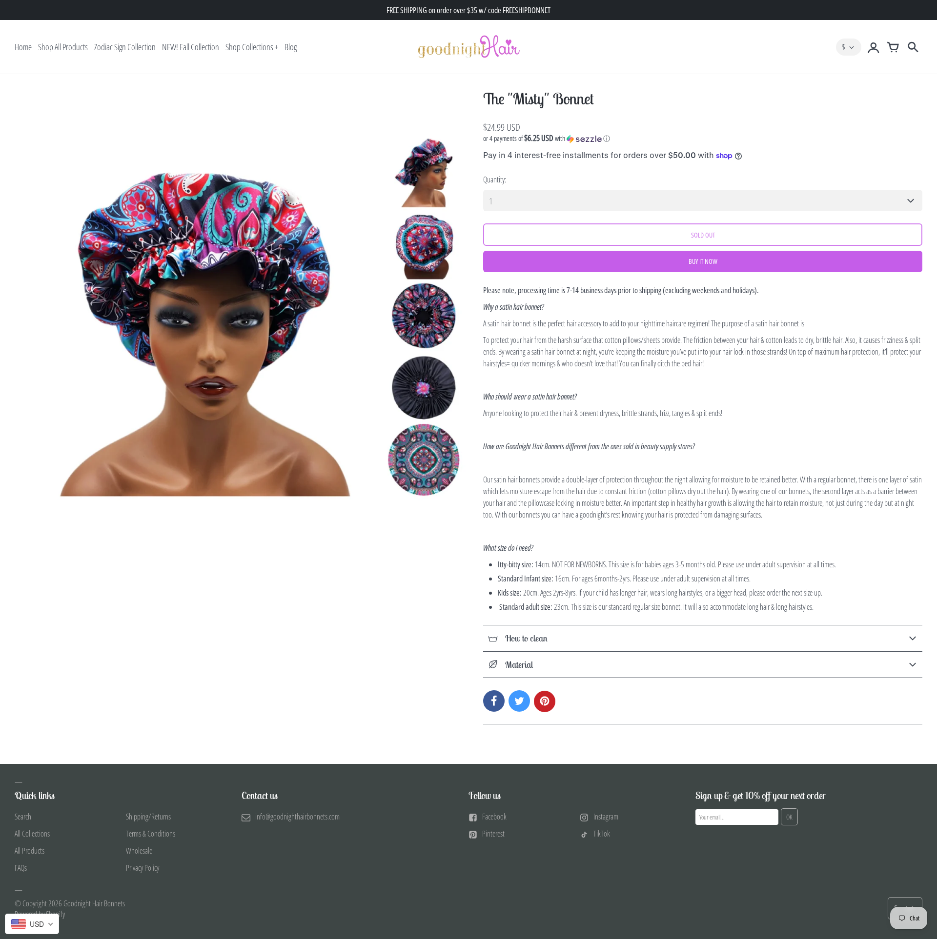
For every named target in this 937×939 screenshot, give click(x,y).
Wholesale (139, 850)
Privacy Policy (142, 867)
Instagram (605, 816)
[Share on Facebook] (494, 701)
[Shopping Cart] (893, 47)
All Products (29, 850)
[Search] (912, 47)
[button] (702, 138)
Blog (291, 47)
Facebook (494, 816)
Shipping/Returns (148, 816)
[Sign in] (873, 47)
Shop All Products (63, 47)
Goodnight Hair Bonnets (94, 903)
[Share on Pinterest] (544, 701)
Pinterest (493, 833)
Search (23, 816)
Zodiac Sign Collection (125, 47)
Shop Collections (249, 47)
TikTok (601, 833)
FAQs (21, 867)
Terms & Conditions (150, 833)
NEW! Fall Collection (190, 47)
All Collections (32, 833)
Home (23, 47)
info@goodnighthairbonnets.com (297, 816)
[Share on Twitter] (519, 701)
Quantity (494, 179)
